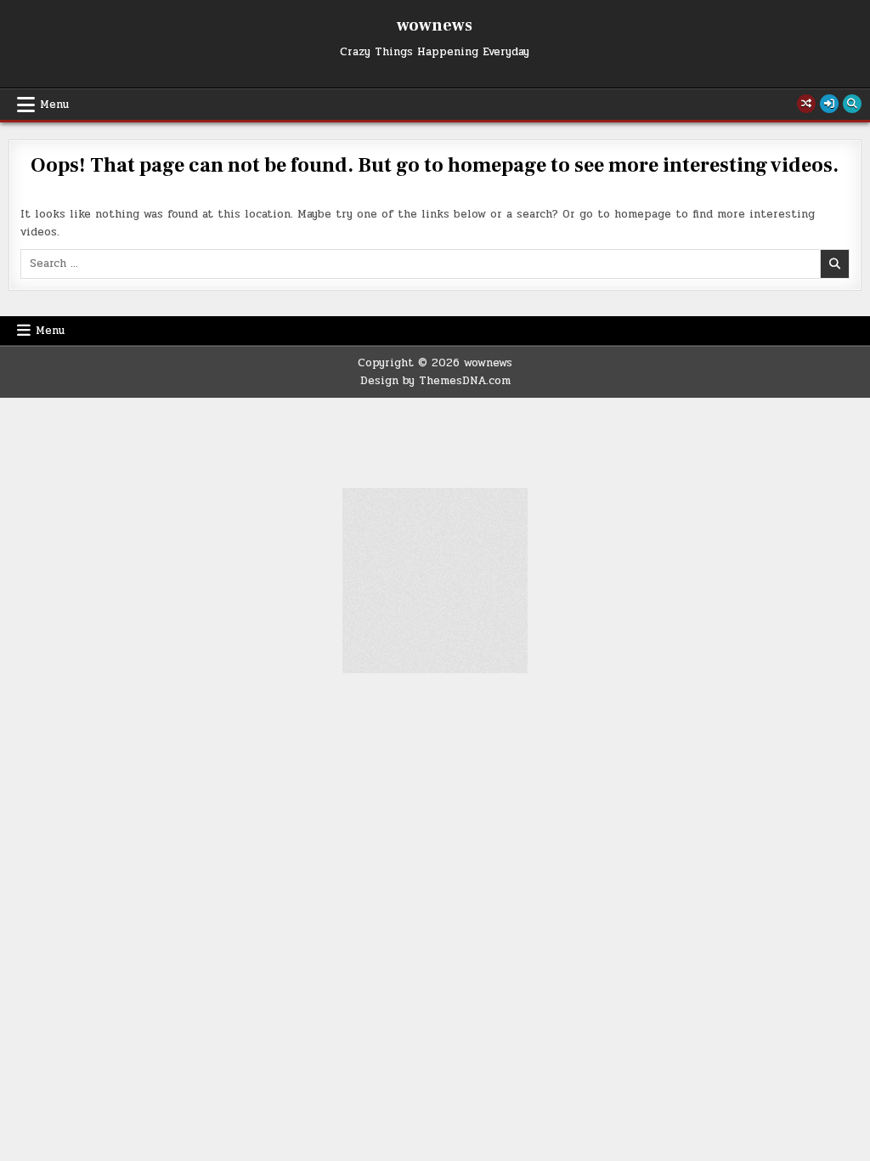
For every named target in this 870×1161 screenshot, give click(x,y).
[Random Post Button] (806, 103)
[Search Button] (852, 103)
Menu (54, 104)
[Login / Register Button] (829, 103)
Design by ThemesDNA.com (435, 380)
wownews (434, 25)
